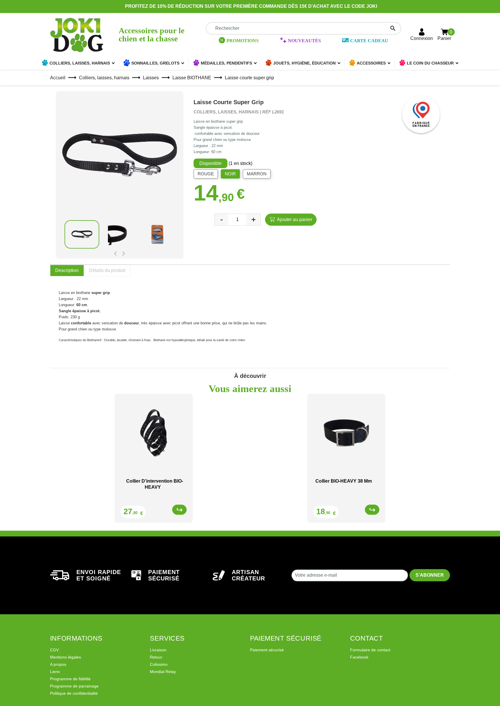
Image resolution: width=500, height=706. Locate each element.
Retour (156, 657)
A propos (58, 664)
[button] (115, 253)
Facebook (359, 657)
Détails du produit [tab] (107, 270)
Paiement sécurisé (267, 650)
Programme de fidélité (70, 678)
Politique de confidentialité (74, 693)
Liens (55, 671)
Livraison (158, 650)
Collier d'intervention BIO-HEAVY (154, 484)
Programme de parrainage (74, 686)
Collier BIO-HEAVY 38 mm (343, 481)
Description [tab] (67, 270)
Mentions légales (65, 657)
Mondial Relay (163, 671)
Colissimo (159, 664)
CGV (54, 650)
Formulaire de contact (370, 650)
